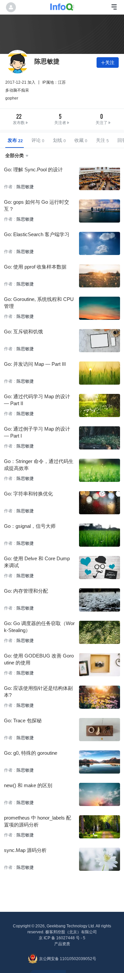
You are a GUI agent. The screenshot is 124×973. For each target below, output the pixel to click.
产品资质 (62, 944)
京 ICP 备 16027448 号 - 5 (62, 938)
